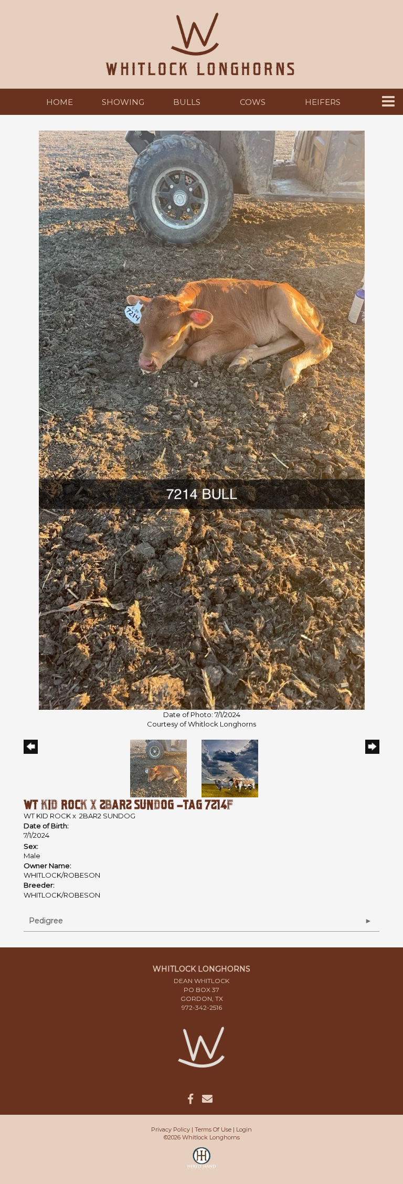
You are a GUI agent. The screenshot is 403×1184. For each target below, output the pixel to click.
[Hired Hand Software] (201, 1163)
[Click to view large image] (202, 419)
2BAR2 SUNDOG (107, 816)
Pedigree (46, 920)
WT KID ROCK (48, 816)
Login (244, 1129)
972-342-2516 (202, 1007)
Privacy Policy (170, 1129)
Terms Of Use (213, 1129)
